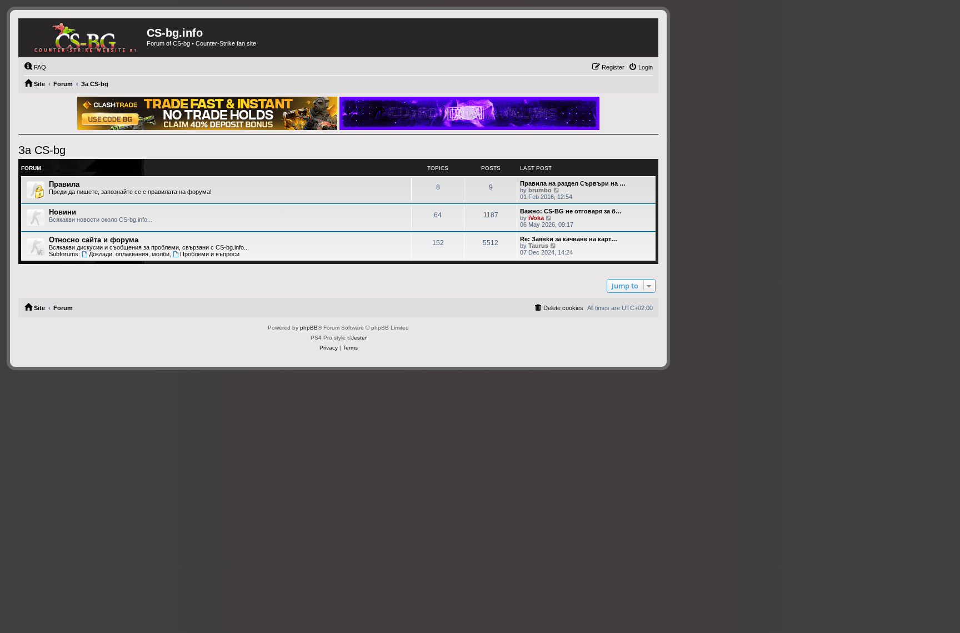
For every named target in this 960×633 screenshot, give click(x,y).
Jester (359, 338)
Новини (62, 212)
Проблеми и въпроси (209, 254)
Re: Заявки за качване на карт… (568, 239)
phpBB (309, 328)
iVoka (536, 218)
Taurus (538, 245)
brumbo (540, 190)
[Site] (82, 37)
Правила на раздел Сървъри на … (573, 183)
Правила (64, 184)
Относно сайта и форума (93, 240)
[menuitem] (35, 67)
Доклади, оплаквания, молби (129, 254)
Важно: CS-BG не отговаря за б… (571, 211)
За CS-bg (42, 150)
